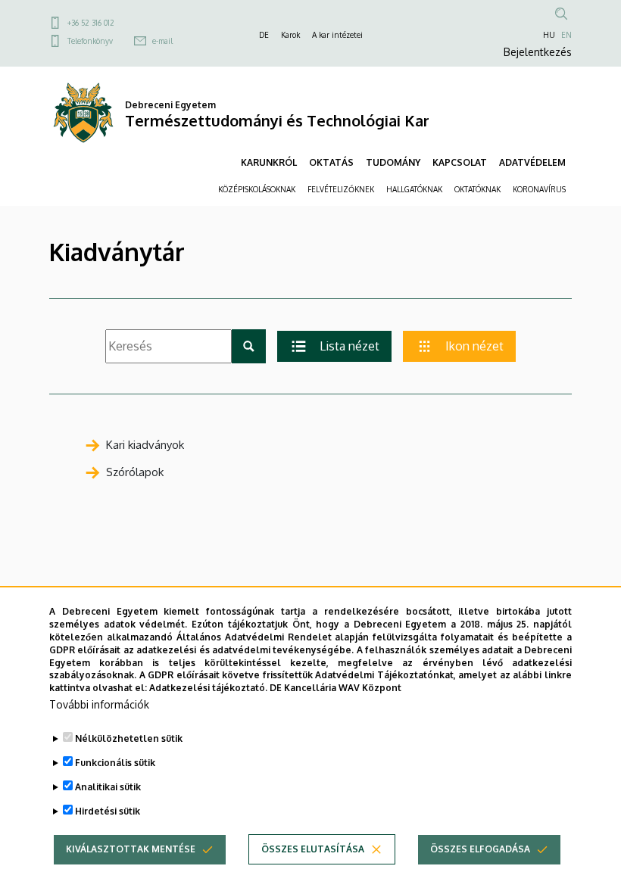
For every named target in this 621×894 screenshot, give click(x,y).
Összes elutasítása (312, 849)
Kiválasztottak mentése (130, 849)
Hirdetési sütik (107, 811)
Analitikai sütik (108, 787)
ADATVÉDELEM (532, 162)
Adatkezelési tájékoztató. (208, 687)
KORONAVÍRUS (539, 189)
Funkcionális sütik (115, 762)
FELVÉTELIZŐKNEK (340, 189)
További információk (99, 704)
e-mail (162, 40)
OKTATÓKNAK (477, 189)
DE (264, 34)
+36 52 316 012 (90, 22)
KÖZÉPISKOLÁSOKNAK (256, 189)
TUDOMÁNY (393, 162)
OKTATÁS (331, 162)
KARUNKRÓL (269, 162)
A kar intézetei (337, 34)
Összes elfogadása (480, 849)
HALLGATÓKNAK (414, 189)
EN (566, 34)
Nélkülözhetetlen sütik (129, 738)
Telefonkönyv (90, 40)
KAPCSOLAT (459, 162)
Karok (290, 34)
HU (549, 34)
